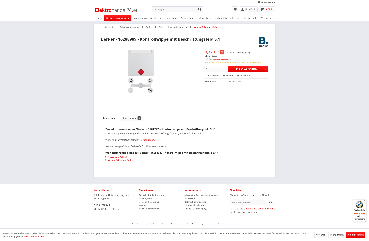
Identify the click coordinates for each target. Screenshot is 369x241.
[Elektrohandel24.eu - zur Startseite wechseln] (117, 10)
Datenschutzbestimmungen (259, 208)
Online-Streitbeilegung (195, 208)
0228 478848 (102, 205)
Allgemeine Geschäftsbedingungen (201, 195)
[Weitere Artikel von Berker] (263, 42)
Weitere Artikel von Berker (120, 160)
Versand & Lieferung (149, 202)
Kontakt (143, 205)
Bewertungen (131, 118)
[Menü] (364, 201)
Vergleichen (213, 75)
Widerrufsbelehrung (194, 205)
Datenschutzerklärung (195, 202)
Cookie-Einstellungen (149, 208)
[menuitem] (177, 9)
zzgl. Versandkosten (222, 59)
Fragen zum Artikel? (117, 157)
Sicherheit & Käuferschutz (151, 195)
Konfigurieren (337, 234)
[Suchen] (200, 9)
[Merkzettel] (235, 9)
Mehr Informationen (34, 236)
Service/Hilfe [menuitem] (266, 2)
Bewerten (245, 75)
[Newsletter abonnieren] (270, 202)
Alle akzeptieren (356, 234)
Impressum (189, 198)
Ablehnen (320, 234)
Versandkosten (177, 224)
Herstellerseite (148, 139)
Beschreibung (110, 118)
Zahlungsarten (146, 198)
